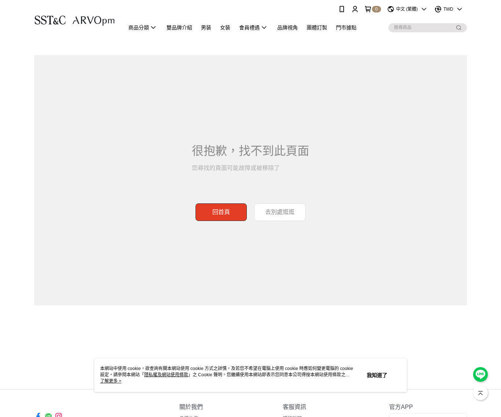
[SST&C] (75, 19)
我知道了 (377, 375)
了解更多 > (110, 381)
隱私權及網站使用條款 (166, 374)
